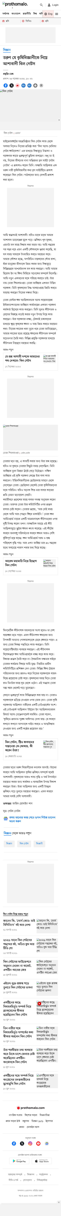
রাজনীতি (27, 13)
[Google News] (47, 1144)
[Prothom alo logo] (30, 1109)
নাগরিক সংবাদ (15, 1115)
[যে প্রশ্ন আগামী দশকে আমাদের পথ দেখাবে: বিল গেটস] (49, 359)
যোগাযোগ (27, 1180)
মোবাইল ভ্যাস (33, 1127)
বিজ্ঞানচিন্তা (45, 1115)
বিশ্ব (35, 13)
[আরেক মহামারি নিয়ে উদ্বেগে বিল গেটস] (49, 563)
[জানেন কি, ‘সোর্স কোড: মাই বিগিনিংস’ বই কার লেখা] (47, 926)
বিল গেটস (24, 843)
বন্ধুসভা (26, 1121)
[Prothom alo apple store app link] (41, 1161)
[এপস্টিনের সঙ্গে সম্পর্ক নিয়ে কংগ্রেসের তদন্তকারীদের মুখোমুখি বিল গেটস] (47, 1082)
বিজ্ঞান (7, 50)
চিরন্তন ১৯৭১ (37, 1121)
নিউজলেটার (42, 1180)
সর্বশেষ (6, 13)
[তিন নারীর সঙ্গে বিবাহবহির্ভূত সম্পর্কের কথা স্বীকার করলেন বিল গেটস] (47, 1035)
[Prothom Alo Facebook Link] (15, 1144)
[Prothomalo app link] (19, 1161)
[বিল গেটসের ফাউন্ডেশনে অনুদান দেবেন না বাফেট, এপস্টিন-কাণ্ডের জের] (47, 968)
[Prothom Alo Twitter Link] (24, 1144)
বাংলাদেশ (16, 13)
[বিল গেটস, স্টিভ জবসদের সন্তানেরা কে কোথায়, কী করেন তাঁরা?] (49, 744)
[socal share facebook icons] (6, 87)
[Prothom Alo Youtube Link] (40, 1144)
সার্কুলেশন (43, 1174)
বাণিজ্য (42, 13)
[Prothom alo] (16, 5)
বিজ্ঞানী (39, 843)
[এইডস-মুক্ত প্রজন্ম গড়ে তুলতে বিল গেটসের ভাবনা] (47, 989)
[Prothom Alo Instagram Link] (32, 1144)
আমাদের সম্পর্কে (15, 1174)
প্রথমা (21, 1127)
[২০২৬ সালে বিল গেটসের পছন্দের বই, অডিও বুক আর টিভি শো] (47, 946)
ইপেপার (49, 1121)
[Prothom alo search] (41, 5)
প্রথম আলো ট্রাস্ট (13, 1121)
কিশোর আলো (31, 1115)
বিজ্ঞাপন (30, 1174)
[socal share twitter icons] (12, 87)
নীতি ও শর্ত (13, 1180)
